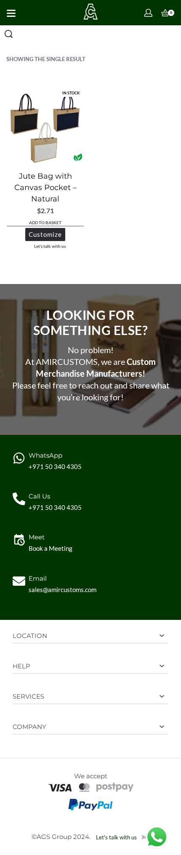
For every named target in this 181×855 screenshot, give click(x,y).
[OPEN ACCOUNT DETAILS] (148, 12)
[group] (45, 126)
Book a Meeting (50, 548)
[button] (45, 223)
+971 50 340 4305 (55, 466)
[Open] (11, 13)
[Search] (8, 33)
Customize (45, 234)
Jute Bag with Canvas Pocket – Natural (45, 188)
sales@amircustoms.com (62, 589)
